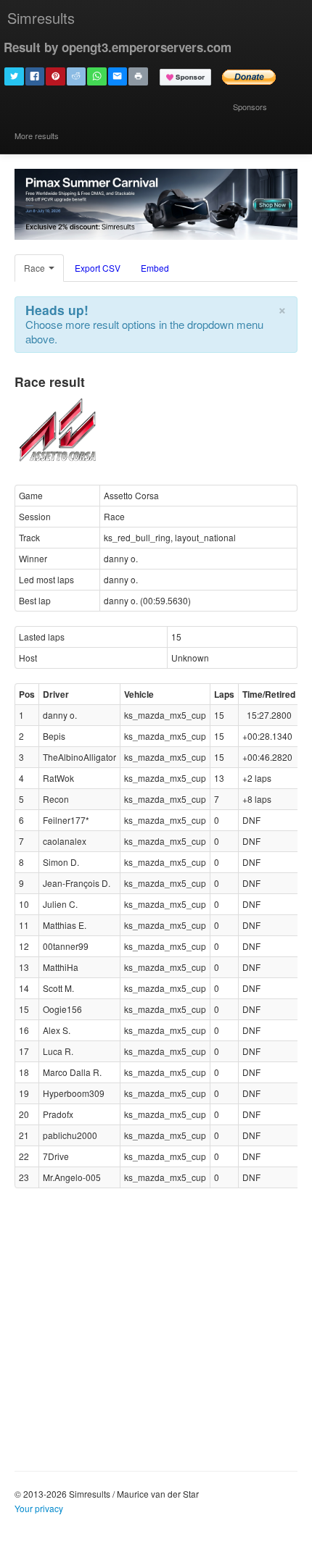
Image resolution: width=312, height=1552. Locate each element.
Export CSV (97, 268)
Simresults (41, 17)
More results (37, 135)
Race (35, 268)
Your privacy (39, 1508)
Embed (155, 268)
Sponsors (250, 106)
